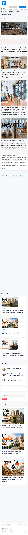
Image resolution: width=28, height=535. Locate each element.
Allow (24, 6)
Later (17, 6)
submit (4, 398)
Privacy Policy (4, 529)
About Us (8, 525)
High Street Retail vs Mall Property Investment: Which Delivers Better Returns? (12, 479)
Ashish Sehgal (5, 17)
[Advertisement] (14, 235)
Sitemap (3, 525)
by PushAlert (4, 7)
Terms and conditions (6, 528)
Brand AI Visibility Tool (6, 524)
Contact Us (10, 529)
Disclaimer (6, 526)
